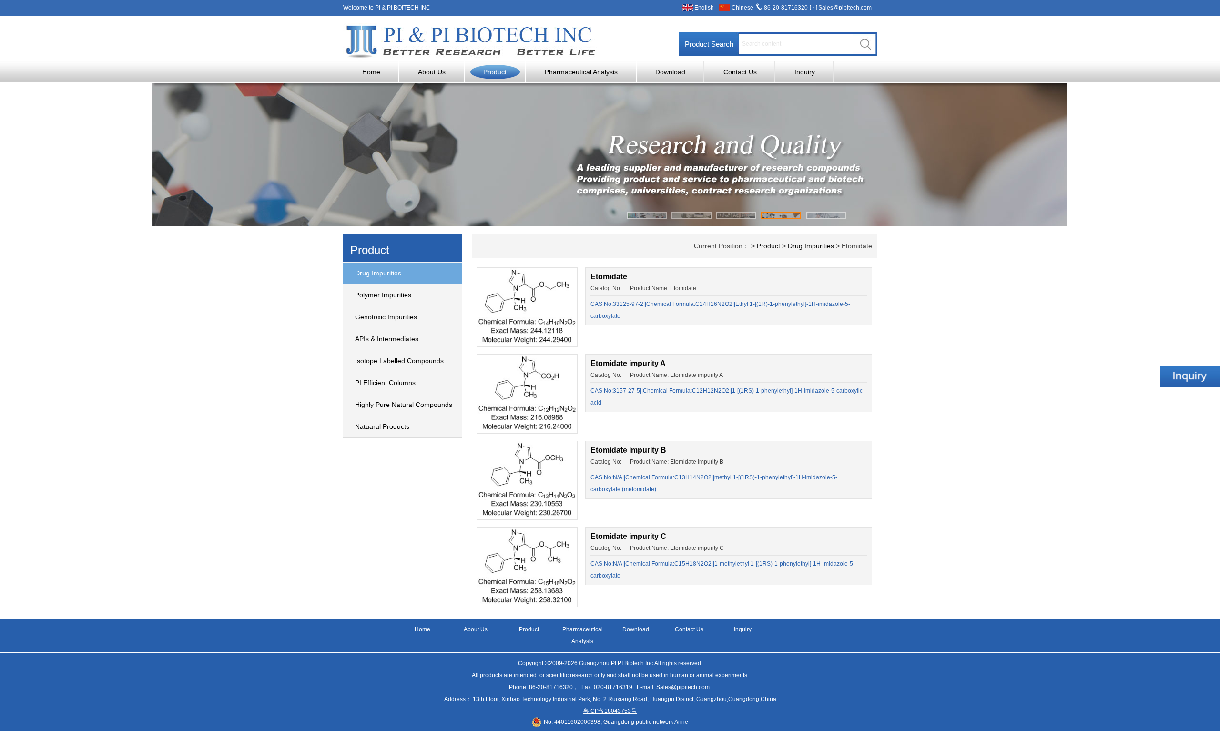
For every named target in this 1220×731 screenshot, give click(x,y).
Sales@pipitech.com (845, 7)
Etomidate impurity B (628, 450)
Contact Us (740, 72)
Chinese (742, 7)
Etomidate (608, 277)
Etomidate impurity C (628, 536)
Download (670, 72)
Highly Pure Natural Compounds (403, 404)
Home (371, 72)
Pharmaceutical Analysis (581, 72)
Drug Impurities (378, 273)
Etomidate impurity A (628, 363)
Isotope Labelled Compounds (399, 361)
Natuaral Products (382, 426)
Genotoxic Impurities (386, 317)
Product (495, 72)
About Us (432, 72)
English (704, 7)
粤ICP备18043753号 (610, 711)
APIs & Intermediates (386, 339)
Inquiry (804, 72)
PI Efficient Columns (385, 382)
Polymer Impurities (383, 295)
